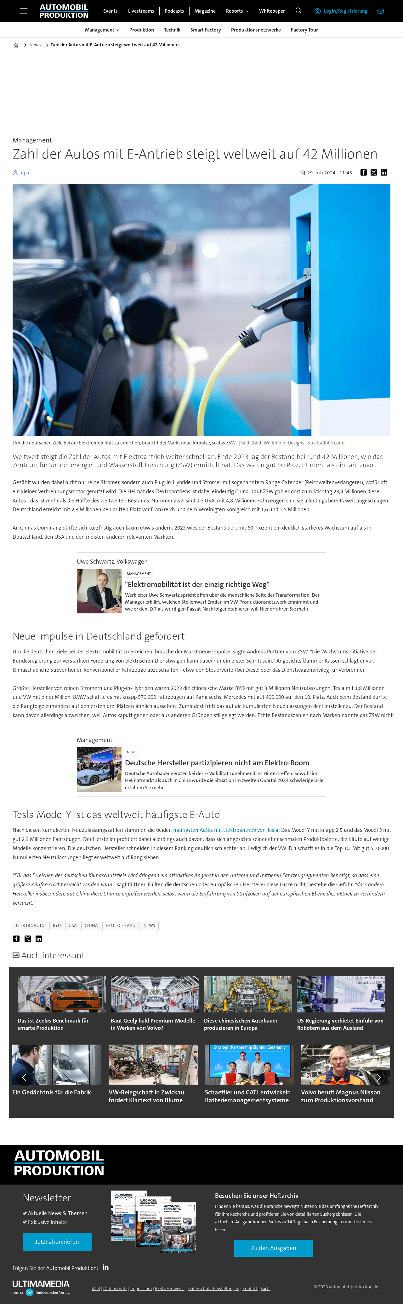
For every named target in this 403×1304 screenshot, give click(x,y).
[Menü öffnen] (24, 11)
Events (110, 11)
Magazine (205, 11)
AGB (96, 1288)
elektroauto (30, 925)
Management (99, 29)
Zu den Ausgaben (273, 1248)
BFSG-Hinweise (169, 1288)
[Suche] (298, 11)
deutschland (121, 925)
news (150, 925)
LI (107, 1267)
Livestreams (141, 11)
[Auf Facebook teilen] (365, 172)
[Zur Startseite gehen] (64, 11)
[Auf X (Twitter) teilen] (375, 172)
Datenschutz (115, 1288)
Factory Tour (304, 29)
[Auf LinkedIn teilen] (385, 172)
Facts (265, 1288)
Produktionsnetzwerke (256, 29)
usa (73, 925)
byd (57, 925)
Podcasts (174, 11)
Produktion (141, 29)
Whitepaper (272, 11)
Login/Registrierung (346, 11)
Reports (234, 11)
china (91, 925)
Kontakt (250, 1288)
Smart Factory (205, 29)
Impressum (141, 1288)
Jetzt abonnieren (57, 1242)
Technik (172, 29)
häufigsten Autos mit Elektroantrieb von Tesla (225, 829)
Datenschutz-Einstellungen (213, 1288)
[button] (24, 1077)
